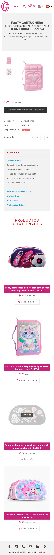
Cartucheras (31, 33)
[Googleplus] (42, 138)
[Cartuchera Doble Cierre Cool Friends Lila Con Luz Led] (27, 489)
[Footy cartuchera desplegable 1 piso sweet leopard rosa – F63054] (27, 336)
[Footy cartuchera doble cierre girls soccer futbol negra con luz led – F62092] (27, 257)
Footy (20, 33)
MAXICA (41, 552)
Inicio (11, 33)
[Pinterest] (47, 138)
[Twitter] (38, 138)
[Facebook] (33, 138)
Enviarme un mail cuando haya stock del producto (25, 110)
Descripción (13, 153)
